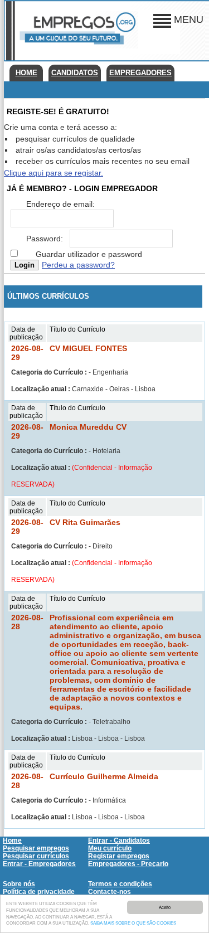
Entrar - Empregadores (39, 864)
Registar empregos (118, 856)
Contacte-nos (109, 892)
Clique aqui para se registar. (53, 172)
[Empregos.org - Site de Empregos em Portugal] (76, 46)
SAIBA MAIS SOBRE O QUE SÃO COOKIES (133, 923)
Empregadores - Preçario (128, 864)
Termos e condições (120, 884)
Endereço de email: (60, 204)
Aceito (165, 907)
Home (26, 73)
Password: (44, 238)
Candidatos (74, 73)
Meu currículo (110, 848)
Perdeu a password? (78, 264)
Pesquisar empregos (36, 848)
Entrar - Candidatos (119, 840)
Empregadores (140, 73)
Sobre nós (19, 884)
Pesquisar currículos (36, 856)
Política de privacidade (39, 892)
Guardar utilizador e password (89, 254)
